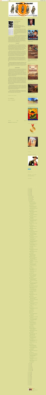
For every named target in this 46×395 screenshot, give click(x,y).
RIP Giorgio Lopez (31, 311)
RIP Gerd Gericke (31, 296)
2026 (29, 189)
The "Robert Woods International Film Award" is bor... (33, 232)
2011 (29, 382)
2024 (29, 191)
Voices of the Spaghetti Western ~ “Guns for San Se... (33, 348)
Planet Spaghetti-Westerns (31, 175)
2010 (29, 383)
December (31, 196)
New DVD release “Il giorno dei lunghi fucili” (33, 260)
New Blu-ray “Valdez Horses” (33, 274)
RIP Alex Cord (31, 312)
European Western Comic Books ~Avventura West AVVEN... (33, 319)
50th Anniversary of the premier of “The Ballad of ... (33, 250)
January (31, 370)
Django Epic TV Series (32, 201)
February (31, 369)
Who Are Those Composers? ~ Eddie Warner (33, 291)
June (30, 364)
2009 (29, 384)
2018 (29, 374)
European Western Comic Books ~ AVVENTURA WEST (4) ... (33, 241)
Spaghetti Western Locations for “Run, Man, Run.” (33, 212)
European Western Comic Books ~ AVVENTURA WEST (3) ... (33, 283)
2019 (29, 373)
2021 (29, 195)
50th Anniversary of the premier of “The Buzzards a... (33, 308)
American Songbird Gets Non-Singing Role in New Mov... (33, 234)
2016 (29, 376)
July (30, 363)
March (30, 368)
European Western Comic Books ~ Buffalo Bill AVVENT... (33, 355)
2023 (29, 192)
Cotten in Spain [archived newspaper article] (32, 239)
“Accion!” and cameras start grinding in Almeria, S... (32, 276)
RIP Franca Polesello (31, 327)
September (31, 199)
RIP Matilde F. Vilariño (32, 256)
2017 (29, 375)
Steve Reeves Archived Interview (33, 353)
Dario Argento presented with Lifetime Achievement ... (33, 279)
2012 (29, 381)
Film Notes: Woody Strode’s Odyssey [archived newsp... (33, 346)
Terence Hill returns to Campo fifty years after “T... (33, 317)
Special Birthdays (31, 210)
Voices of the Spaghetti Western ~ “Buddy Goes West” (33, 244)
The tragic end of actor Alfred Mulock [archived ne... (33, 298)
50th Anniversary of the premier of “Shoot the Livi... (33, 300)
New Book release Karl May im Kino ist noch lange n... (33, 258)
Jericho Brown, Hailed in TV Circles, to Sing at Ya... (32, 329)
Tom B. (34, 388)
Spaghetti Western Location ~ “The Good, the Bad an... (33, 337)
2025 (29, 190)
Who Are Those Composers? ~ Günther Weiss (33, 217)
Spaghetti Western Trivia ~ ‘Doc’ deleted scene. (33, 295)
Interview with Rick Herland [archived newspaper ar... (32, 203)
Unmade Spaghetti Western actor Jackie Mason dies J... (33, 340)
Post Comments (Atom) (14, 122)
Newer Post (9, 120)
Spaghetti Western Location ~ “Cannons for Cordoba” (33, 264)
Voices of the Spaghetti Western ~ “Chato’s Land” (33, 314)
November (31, 197)
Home (17, 120)
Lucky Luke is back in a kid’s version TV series (33, 271)
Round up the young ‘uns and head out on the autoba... (33, 206)
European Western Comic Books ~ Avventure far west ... (33, 208)
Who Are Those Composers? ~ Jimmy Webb (33, 246)
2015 (29, 377)
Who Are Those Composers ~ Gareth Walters (32, 324)
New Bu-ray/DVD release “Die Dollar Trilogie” (33, 269)
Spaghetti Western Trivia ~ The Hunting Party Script (33, 334)
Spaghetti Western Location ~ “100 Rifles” (33, 229)
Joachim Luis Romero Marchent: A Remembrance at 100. (33, 220)
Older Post (25, 120)
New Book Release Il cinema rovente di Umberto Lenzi (32, 289)
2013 (29, 380)
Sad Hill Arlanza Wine (32, 335)
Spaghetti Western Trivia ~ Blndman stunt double (32, 255)
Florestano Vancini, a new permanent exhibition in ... (32, 322)
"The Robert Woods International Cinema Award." (33, 237)
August (30, 200)
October (31, 198)
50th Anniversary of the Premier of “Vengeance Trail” (33, 303)
